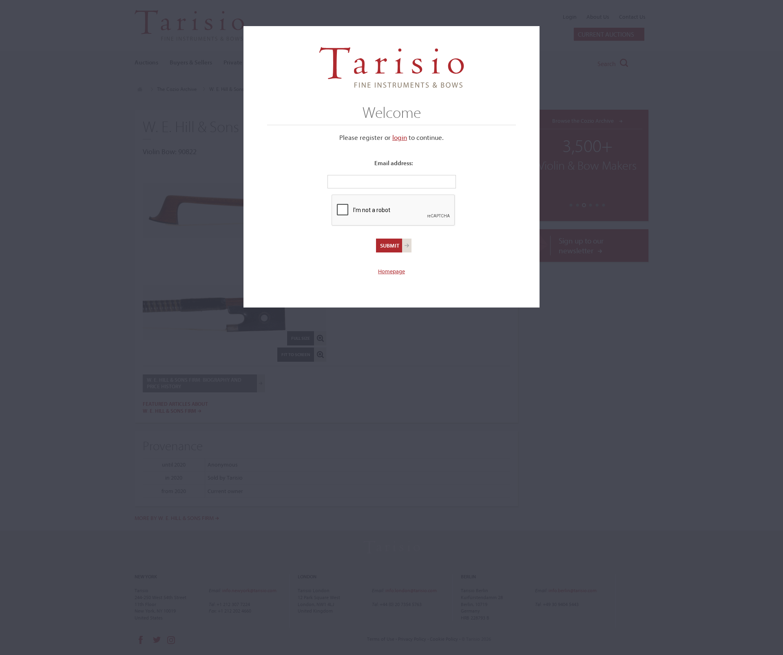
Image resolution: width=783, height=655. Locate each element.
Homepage (391, 271)
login (399, 137)
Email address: (393, 163)
